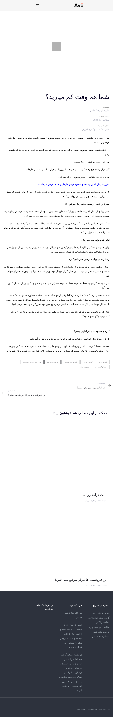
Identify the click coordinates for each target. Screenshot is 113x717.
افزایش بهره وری (52, 362)
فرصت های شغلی (100, 632)
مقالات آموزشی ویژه (99, 627)
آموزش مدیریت (87, 362)
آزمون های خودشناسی (98, 617)
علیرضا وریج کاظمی (99, 110)
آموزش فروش (102, 362)
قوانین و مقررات (101, 613)
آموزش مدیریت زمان (70, 362)
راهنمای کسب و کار (100, 367)
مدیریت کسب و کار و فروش (95, 129)
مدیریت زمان (84, 367)
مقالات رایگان (102, 622)
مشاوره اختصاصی (100, 636)
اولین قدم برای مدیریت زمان (32, 362)
